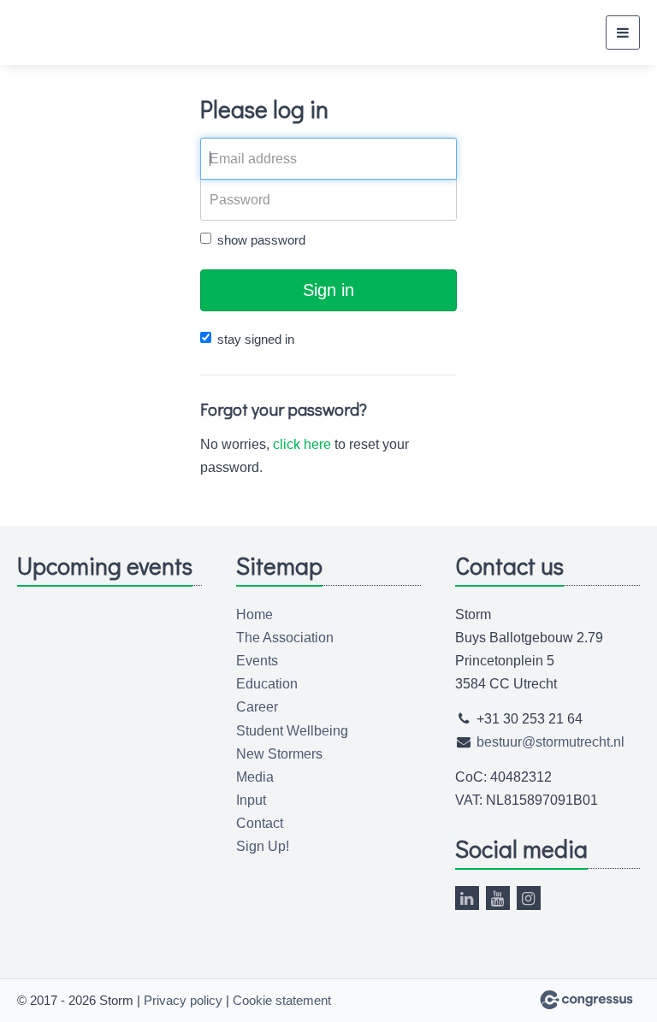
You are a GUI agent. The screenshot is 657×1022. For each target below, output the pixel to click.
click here (302, 444)
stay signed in (255, 339)
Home (254, 614)
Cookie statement (282, 1000)
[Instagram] (529, 898)
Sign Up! (262, 846)
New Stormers (279, 754)
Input (251, 800)
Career (257, 707)
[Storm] (60, 33)
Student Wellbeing (292, 731)
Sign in (328, 290)
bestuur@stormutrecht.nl (550, 742)
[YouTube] (498, 898)
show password (261, 240)
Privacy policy (183, 1000)
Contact (259, 823)
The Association (285, 637)
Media (255, 777)
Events (257, 660)
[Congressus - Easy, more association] (586, 999)
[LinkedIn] (467, 898)
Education (267, 683)
